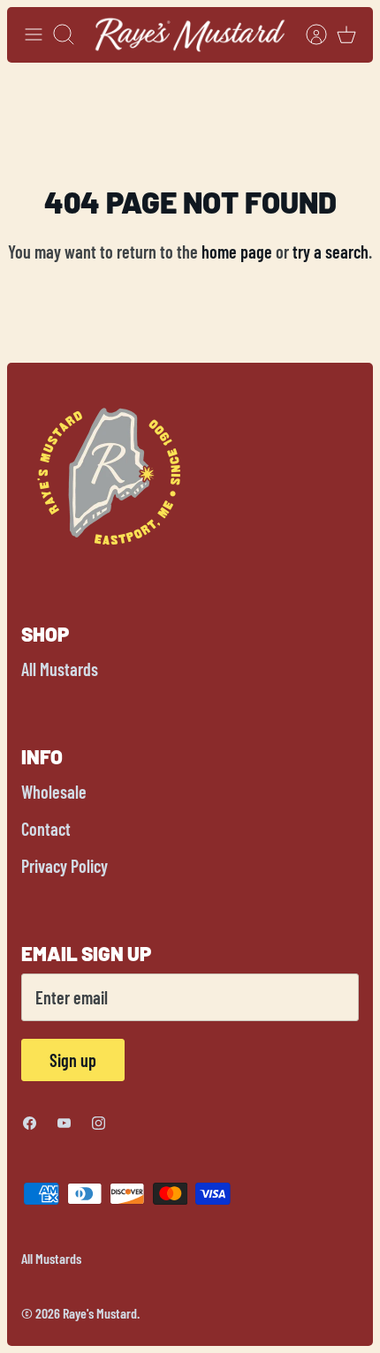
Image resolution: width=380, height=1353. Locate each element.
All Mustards (59, 669)
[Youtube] (64, 1123)
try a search (331, 251)
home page (236, 251)
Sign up (72, 1060)
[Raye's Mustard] (190, 35)
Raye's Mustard (100, 1312)
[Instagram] (98, 1123)
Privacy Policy (64, 865)
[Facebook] (29, 1123)
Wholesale (54, 791)
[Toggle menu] (33, 34)
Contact (46, 828)
